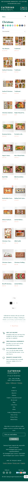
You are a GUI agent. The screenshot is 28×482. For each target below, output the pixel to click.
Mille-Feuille (17, 241)
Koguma (23, 463)
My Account (14, 400)
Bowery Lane (16, 463)
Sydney (7, 383)
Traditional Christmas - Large (19, 70)
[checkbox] (3, 25)
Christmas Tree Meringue (6, 241)
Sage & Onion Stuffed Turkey (6, 155)
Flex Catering (23, 476)
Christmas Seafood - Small (7, 113)
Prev (14, 298)
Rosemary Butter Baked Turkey (6, 134)
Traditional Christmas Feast (18, 48)
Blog (14, 402)
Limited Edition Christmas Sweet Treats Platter (18, 219)
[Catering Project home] (8, 8)
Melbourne (13, 383)
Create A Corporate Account (14, 398)
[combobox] (14, 31)
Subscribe (14, 439)
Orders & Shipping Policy (14, 412)
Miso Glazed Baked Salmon (19, 155)
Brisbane (20, 383)
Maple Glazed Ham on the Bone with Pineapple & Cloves (19, 113)
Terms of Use (14, 415)
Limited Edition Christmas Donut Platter (18, 284)
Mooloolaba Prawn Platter (7, 198)
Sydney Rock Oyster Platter (19, 198)
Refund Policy (14, 419)
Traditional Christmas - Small (19, 91)
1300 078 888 (15, 378)
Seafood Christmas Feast (7, 70)
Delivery (14, 395)
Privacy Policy (14, 417)
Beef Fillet (5, 177)
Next (13, 308)
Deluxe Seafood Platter (6, 219)
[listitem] (8, 43)
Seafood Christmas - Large (7, 91)
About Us (14, 393)
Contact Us (14, 390)
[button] (26, 476)
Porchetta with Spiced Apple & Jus (19, 134)
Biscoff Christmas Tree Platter (6, 284)
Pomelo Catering (7, 463)
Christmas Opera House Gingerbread (7, 262)
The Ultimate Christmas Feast (6, 48)
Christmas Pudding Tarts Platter (19, 262)
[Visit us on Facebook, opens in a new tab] (4, 473)
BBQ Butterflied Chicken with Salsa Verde (19, 177)
